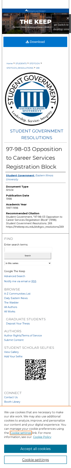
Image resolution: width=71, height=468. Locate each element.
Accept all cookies (35, 449)
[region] (35, 437)
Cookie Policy (42, 437)
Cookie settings (20, 433)
